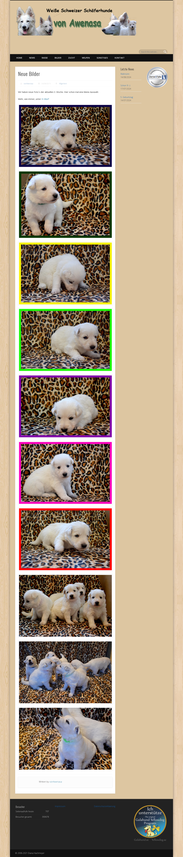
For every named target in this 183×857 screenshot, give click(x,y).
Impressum (60, 806)
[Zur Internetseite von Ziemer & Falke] (157, 87)
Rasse (45, 57)
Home (19, 57)
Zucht (71, 57)
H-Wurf (45, 99)
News (32, 57)
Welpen (86, 57)
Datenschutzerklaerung (104, 806)
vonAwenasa (28, 83)
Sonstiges (102, 57)
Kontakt (120, 57)
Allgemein (63, 83)
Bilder (58, 57)
